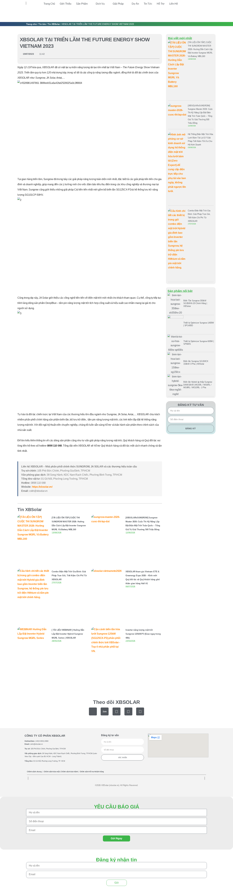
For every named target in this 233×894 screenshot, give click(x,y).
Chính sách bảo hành (69, 772)
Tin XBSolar (54, 24)
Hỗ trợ (160, 3)
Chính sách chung (34, 772)
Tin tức (148, 3)
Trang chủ (49, 3)
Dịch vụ (100, 3)
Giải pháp (118, 3)
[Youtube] (128, 711)
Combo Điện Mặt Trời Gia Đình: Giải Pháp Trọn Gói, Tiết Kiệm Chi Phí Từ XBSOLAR (69, 575)
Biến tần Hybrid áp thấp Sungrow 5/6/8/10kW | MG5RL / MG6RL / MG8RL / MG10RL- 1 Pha (197, 385)
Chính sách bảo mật (52, 772)
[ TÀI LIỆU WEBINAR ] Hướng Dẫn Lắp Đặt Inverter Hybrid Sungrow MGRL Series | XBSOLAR (68, 634)
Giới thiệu (65, 3)
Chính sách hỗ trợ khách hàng (92, 772)
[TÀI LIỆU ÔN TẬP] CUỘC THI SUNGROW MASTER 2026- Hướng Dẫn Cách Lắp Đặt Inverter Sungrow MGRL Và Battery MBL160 (200, 49)
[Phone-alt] (93, 711)
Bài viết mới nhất (180, 38)
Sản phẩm (82, 3)
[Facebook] (116, 711)
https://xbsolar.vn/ (42, 486)
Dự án (135, 3)
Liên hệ (173, 3)
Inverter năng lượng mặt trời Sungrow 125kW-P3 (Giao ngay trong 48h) (143, 634)
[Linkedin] (140, 711)
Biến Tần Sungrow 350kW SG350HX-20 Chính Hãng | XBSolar (195, 303)
